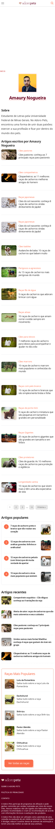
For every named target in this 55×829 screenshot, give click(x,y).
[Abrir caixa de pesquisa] (52, 3)
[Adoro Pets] (27, 3)
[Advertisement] (27, 37)
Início (2, 71)
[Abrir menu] (2, 3)
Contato (5, 798)
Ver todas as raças (18, 763)
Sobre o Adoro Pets (10, 786)
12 (32, 507)
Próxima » (41, 507)
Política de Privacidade (12, 792)
